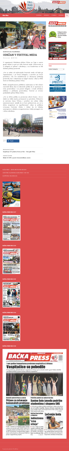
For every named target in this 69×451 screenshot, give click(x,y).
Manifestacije (7, 51)
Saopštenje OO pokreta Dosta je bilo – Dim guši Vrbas (19, 150)
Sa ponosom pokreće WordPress (10, 449)
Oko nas (14, 58)
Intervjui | (46, 15)
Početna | (39, 15)
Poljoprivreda (16, 51)
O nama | (53, 15)
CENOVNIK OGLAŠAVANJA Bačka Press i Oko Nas (16, 172)
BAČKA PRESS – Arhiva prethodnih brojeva (14, 169)
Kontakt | (61, 15)
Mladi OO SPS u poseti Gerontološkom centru (16, 157)
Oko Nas (5, 15)
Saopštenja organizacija (10, 176)
